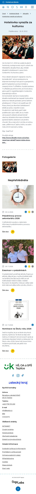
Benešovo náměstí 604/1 (11, 395)
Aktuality (26, 13)
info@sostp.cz (7, 410)
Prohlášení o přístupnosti (11, 452)
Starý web (6, 468)
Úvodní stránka (7, 429)
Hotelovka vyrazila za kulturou (12, 16)
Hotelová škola (14, 13)
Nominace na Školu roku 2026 (16, 329)
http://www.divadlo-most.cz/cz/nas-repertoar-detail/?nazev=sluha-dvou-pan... (16, 140)
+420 (4, 404)
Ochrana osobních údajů (11, 455)
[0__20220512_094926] (9, 166)
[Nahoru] (18, 488)
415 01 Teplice (7, 398)
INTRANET (6, 426)
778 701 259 (10, 404)
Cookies (5, 462)
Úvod (4, 13)
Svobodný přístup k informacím (14, 448)
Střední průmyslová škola (11, 439)
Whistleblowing (8, 458)
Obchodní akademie (9, 436)
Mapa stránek (7, 465)
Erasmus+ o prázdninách (14, 270)
